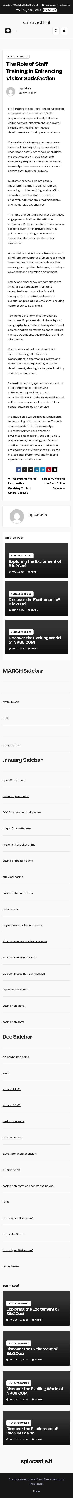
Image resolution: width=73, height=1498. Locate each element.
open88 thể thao (14, 780)
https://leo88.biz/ (14, 1234)
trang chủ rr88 (12, 745)
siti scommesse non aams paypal (24, 973)
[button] (56, 30)
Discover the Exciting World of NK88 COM (35, 640)
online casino (11, 909)
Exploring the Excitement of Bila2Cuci (35, 563)
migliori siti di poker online (19, 844)
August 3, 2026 (19, 1439)
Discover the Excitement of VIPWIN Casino (31, 1431)
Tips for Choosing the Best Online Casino (53, 483)
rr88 (5, 718)
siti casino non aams (16, 1057)
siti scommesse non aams (19, 957)
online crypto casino (16, 796)
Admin (27, 88)
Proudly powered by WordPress (26, 1479)
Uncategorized (19, 56)
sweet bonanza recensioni (20, 1153)
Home (36, 1491)
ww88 (6, 1073)
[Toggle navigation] (14, 30)
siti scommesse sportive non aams (25, 941)
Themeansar (36, 1483)
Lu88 (6, 1202)
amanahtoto (11, 1266)
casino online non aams (18, 861)
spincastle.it (36, 22)
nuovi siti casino (13, 877)
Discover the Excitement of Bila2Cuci (34, 602)
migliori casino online (16, 989)
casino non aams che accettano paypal (28, 1186)
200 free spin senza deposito (22, 812)
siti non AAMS (12, 1089)
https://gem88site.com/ (18, 1218)
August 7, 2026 (19, 1319)
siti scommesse (13, 1137)
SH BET (31, 426)
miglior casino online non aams (22, 925)
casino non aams (13, 1005)
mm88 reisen (11, 702)
